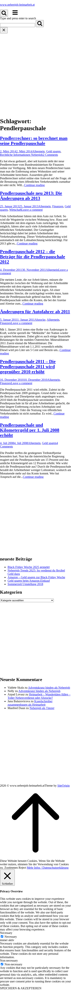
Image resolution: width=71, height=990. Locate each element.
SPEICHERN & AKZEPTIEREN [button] (20, 988)
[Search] (40, 23)
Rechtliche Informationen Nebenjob (21, 154)
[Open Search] (4, 13)
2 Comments (50, 154)
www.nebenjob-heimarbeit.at (17, 4)
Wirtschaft (15, 209)
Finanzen (57, 206)
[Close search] (4, 30)
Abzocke (40, 319)
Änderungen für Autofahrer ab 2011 (35, 311)
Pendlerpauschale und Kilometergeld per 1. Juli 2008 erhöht (29, 430)
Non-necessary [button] (9, 960)
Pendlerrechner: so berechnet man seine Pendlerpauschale (33, 141)
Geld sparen (53, 151)
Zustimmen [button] (11, 867)
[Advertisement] (35, 70)
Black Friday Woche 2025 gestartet (29, 567)
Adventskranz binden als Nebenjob (49, 687)
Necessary (11, 936)
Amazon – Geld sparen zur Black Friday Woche (36, 577)
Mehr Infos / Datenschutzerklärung (48, 867)
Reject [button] (22, 867)
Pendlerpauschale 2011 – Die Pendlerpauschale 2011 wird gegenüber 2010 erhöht (28, 366)
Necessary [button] (6, 932)
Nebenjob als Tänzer (42, 708)
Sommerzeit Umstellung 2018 (25, 584)
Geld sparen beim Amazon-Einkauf (29, 580)
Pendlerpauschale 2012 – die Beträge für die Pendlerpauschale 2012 (32, 256)
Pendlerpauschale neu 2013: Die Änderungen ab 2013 (31, 196)
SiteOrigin (63, 785)
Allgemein (38, 151)
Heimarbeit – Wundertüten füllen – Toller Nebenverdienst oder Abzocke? (39, 696)
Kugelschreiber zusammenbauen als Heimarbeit (30, 703)
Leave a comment (32, 209)
